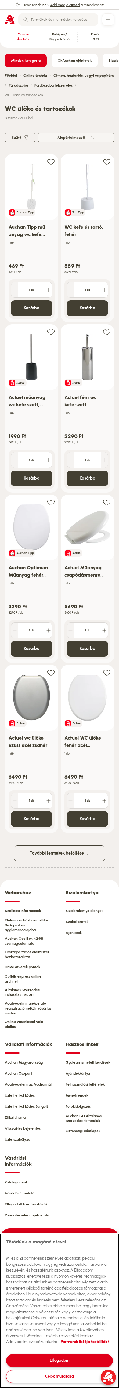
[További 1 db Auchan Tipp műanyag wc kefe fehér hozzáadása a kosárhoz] (48, 289)
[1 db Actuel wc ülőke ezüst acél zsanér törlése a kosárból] (14, 800)
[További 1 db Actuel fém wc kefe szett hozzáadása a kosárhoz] (104, 460)
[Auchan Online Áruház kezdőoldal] (10, 19)
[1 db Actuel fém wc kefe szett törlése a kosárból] (70, 460)
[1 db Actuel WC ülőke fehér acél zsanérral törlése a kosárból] (70, 800)
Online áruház (35, 75)
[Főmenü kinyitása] (108, 19)
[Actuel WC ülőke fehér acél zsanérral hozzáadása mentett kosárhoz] (106, 672)
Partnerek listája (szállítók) (85, 1341)
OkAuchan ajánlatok (75, 60)
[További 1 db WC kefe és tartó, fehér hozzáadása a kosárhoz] (104, 289)
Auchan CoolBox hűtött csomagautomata (24, 941)
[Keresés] (26, 19)
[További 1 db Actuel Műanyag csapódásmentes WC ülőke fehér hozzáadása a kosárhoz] (104, 630)
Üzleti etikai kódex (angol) (26, 1106)
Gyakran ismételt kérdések (88, 1062)
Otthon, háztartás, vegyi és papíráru (83, 75)
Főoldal (11, 75)
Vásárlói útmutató (19, 1193)
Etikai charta (15, 1117)
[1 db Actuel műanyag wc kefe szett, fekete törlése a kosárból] (14, 460)
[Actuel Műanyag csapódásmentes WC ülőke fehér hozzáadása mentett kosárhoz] (106, 502)
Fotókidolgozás (78, 1106)
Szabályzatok (77, 922)
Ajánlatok (74, 933)
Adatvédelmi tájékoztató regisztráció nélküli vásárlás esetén (28, 1008)
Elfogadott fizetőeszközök (26, 1204)
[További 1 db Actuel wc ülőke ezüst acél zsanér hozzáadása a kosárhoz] (48, 800)
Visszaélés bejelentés (23, 1128)
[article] (31, 238)
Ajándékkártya (78, 1073)
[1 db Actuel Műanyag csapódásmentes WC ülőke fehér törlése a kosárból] (70, 630)
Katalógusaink (16, 1182)
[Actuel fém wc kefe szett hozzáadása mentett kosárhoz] (106, 332)
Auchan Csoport (18, 1073)
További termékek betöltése (57, 853)
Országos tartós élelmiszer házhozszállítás (27, 954)
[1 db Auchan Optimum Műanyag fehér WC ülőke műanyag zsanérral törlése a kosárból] (14, 630)
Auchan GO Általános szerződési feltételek (84, 1118)
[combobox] (58, 19)
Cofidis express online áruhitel (23, 979)
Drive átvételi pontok (22, 967)
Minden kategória (26, 60)
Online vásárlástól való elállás (24, 1024)
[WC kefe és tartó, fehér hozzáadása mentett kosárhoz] (106, 161)
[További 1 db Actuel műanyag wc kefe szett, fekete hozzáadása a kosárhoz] (48, 460)
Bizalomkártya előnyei (84, 911)
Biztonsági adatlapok (83, 1131)
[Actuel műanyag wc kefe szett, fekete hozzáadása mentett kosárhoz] (51, 332)
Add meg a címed (65, 5)
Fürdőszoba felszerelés (53, 85)
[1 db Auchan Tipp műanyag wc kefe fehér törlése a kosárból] (14, 289)
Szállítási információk (23, 911)
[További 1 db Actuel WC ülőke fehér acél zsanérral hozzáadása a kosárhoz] (104, 800)
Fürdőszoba (18, 85)
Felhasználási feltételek (85, 1084)
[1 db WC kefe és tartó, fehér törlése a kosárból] (70, 289)
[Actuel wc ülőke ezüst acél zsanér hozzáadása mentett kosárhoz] (51, 672)
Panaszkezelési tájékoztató (27, 1215)
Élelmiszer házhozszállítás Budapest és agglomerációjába (27, 925)
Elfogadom (60, 1360)
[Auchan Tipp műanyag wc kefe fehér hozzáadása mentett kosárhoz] (51, 161)
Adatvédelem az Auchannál (28, 1084)
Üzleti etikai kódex (20, 1095)
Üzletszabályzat (18, 1139)
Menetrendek (77, 1095)
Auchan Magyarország (24, 1062)
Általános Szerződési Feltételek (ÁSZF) (22, 992)
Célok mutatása (59, 1376)
